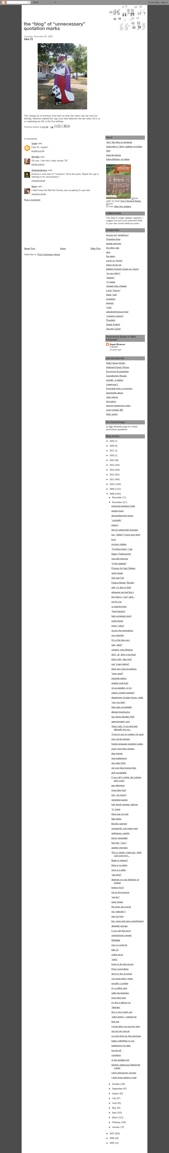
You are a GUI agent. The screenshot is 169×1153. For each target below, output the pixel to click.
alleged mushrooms (120, 712)
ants (108, 252)
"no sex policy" (113, 273)
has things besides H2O (122, 717)
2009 (112, 489)
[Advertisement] (49, 224)
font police (111, 401)
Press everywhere (120, 969)
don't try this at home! (121, 974)
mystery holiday (119, 544)
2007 (112, 1133)
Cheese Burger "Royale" (123, 582)
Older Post (95, 248)
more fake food (118, 790)
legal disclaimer (113, 155)
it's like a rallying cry (121, 1002)
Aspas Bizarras (117, 344)
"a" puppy (110, 282)
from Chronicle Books (130, 201)
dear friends (117, 753)
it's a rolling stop (119, 988)
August (115, 1093)
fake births (116, 819)
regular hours (117, 511)
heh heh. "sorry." (119, 843)
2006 (112, 1138)
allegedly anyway (119, 926)
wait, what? (116, 645)
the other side (112, 248)
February (116, 1122)
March (115, 1117)
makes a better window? (123, 693)
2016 (112, 455)
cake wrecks (112, 397)
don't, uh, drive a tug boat (123, 654)
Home (63, 248)
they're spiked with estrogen (124, 530)
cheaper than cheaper (116, 286)
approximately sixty (120, 721)
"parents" (110, 277)
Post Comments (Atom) (48, 254)
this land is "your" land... (123, 597)
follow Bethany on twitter (118, 159)
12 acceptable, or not (121, 688)
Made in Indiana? (119, 860)
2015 (112, 460)
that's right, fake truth (121, 659)
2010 (112, 484)
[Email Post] (51, 127)
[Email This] (56, 126)
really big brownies (120, 993)
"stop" (109, 307)
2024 (112, 441)
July (114, 1098)
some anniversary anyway (123, 1073)
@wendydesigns (39, 170)
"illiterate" (115, 1007)
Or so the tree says (120, 640)
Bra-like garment (119, 823)
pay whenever (118, 785)
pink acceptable (118, 772)
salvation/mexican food (117, 312)
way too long (117, 916)
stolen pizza (117, 954)
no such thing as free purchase (126, 1036)
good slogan (117, 573)
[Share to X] (62, 126)
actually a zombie (119, 983)
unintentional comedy (121, 935)
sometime (116, 1055)
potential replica (118, 678)
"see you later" (118, 702)
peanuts (110, 303)
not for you (116, 602)
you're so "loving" (114, 260)
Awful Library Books (115, 363)
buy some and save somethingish (127, 921)
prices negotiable (119, 838)
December (117, 497)
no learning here (119, 606)
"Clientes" (114, 347)
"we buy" (115, 897)
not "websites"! (118, 911)
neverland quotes (119, 800)
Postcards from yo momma (119, 388)
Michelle (35, 157)
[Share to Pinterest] (68, 126)
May (114, 1108)
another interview (119, 847)
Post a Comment (32, 200)
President (110, 320)
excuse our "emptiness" (117, 235)
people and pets (113, 243)
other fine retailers (122, 206)
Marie (34, 186)
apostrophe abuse (114, 393)
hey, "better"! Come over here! (125, 534)
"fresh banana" (118, 611)
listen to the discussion (122, 964)
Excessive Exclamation (117, 371)
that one (115, 1021)
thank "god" (111, 294)
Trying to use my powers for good (127, 734)
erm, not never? (118, 795)
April (114, 1112)
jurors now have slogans (123, 748)
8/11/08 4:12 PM (38, 151)
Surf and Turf (117, 578)
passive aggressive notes (118, 405)
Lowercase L (112, 384)
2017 (112, 450)
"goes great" (117, 673)
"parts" (114, 959)
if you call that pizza (121, 931)
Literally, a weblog (114, 380)
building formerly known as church (122, 269)
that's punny (112, 414)
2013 (112, 470)
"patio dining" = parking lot (123, 1017)
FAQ (108, 151)
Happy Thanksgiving (121, 554)
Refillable (115, 940)
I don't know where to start (123, 1077)
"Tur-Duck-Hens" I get (121, 549)
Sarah (34, 143)
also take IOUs (118, 763)
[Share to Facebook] (65, 126)
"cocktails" (116, 520)
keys (113, 539)
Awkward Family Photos (117, 367)
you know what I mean (122, 978)
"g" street (115, 809)
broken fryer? (117, 887)
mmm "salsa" (117, 626)
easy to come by (119, 945)
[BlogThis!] (59, 126)
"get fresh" (116, 875)
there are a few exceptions (124, 669)
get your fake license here (123, 768)
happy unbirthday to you (122, 1041)
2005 (112, 1143)
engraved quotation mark (123, 506)
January (116, 1127)
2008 (112, 494)
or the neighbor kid (120, 1060)
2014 (112, 465)
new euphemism (119, 758)
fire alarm (110, 256)
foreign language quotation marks (127, 744)
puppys (114, 525)
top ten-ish (116, 1050)
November (117, 502)
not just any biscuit (120, 1031)
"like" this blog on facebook (119, 142)
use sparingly (117, 635)
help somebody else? (121, 616)
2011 (112, 479)
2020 (112, 446)
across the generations (122, 630)
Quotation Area (113, 239)
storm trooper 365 (114, 410)
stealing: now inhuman (122, 650)
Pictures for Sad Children (123, 568)
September (117, 1088)
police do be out (113, 265)
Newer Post (29, 248)
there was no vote (119, 814)
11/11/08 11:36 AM (39, 194)
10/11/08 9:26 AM (38, 181)
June (114, 1103)
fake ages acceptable (121, 707)
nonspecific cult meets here (124, 828)
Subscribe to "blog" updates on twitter (124, 146)
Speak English (113, 324)
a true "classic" (113, 290)
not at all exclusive (120, 892)
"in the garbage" (119, 563)
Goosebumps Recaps (116, 376)
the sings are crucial (121, 907)
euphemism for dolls (121, 1045)
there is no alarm (119, 865)
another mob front (119, 683)
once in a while (118, 870)
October (116, 1084)
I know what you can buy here (125, 1026)
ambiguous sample (120, 833)
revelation (110, 299)
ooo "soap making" (120, 664)
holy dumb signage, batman (124, 804)
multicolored (117, 621)
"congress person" (115, 316)
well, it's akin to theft (121, 587)
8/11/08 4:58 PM (38, 164)
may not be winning (120, 739)
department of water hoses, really (127, 697)
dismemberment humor (122, 515)
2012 (112, 474)
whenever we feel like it (122, 592)
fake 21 (114, 950)
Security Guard (113, 329)
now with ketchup (119, 558)
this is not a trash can (121, 1012)
